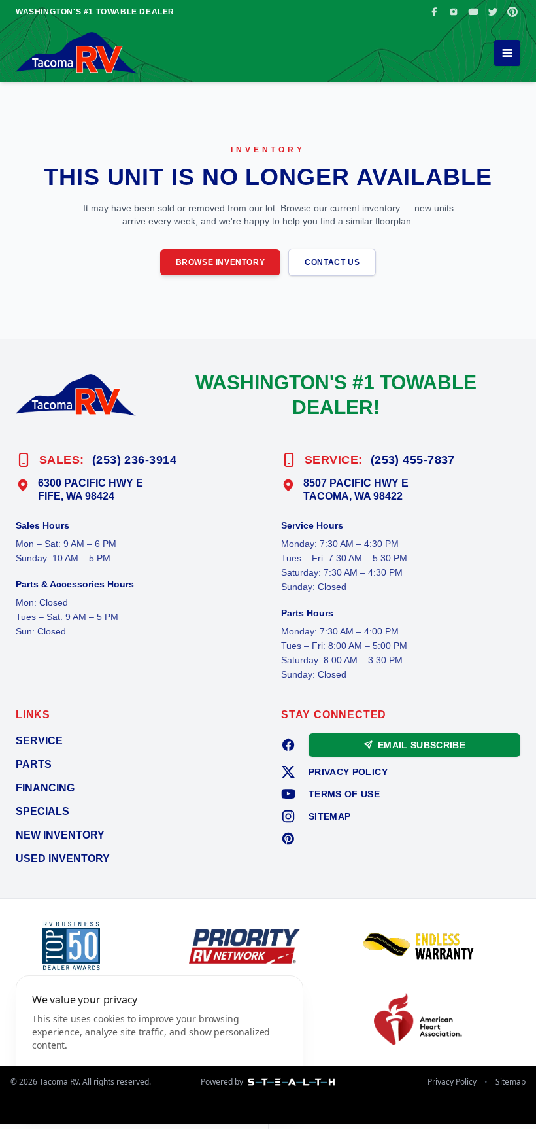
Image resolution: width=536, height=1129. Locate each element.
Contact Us (332, 262)
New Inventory (60, 835)
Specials (42, 811)
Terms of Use (344, 794)
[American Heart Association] (441, 1019)
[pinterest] (288, 838)
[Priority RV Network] (267, 946)
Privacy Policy (348, 772)
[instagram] (288, 816)
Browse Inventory (220, 262)
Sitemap (329, 816)
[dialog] (159, 1044)
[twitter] (288, 772)
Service (39, 740)
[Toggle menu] (507, 53)
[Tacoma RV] (77, 53)
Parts (34, 764)
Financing (45, 787)
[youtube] (288, 794)
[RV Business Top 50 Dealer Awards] (94, 946)
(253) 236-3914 (134, 459)
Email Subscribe (421, 745)
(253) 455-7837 (413, 459)
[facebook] (288, 745)
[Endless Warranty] (441, 946)
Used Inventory (63, 858)
